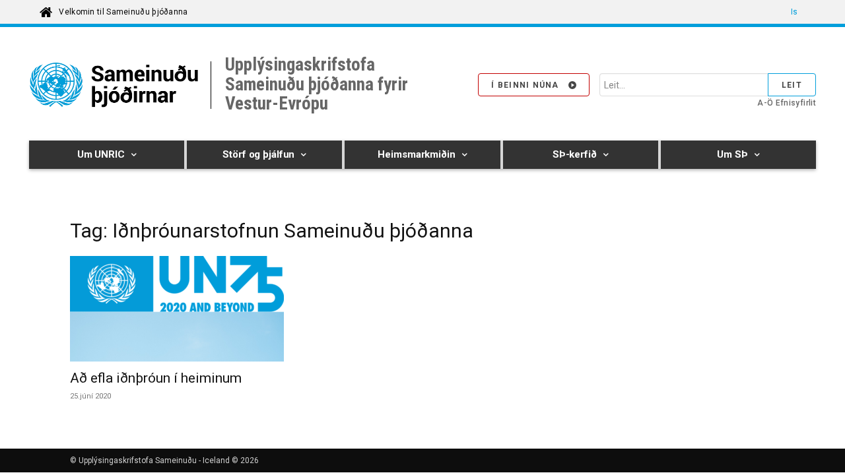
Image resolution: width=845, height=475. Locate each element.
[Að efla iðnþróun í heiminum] (177, 309)
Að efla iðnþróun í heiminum (156, 378)
